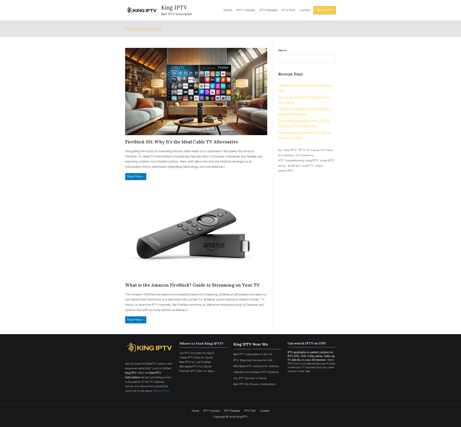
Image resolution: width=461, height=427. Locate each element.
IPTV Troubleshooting (291, 160)
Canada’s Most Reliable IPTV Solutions (256, 372)
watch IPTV (286, 170)
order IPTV (327, 160)
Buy (280, 150)
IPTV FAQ (288, 10)
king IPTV (312, 160)
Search (282, 50)
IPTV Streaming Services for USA (252, 360)
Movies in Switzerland (262, 384)
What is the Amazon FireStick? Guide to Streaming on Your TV (192, 285)
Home (227, 10)
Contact (304, 10)
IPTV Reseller (268, 10)
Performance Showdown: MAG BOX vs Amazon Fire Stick (304, 135)
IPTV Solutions (286, 155)
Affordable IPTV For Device (195, 366)
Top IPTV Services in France (249, 378)
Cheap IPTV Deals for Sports (196, 357)
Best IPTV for (241, 384)
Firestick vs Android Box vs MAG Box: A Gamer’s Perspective (305, 111)
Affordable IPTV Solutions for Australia (256, 366)
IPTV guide (313, 150)
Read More (134, 176)
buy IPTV (290, 150)
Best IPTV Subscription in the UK (252, 354)
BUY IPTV (324, 10)
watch (319, 165)
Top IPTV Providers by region (196, 353)
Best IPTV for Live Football (195, 362)
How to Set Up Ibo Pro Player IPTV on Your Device (303, 99)
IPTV (301, 150)
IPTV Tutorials (245, 10)
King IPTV (174, 7)
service (282, 165)
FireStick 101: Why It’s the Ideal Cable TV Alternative (181, 142)
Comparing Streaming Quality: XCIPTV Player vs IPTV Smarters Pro (304, 123)
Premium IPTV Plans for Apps (196, 371)
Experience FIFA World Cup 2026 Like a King (305, 87)
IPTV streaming (304, 155)
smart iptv (294, 165)
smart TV (308, 165)
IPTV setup (327, 150)
